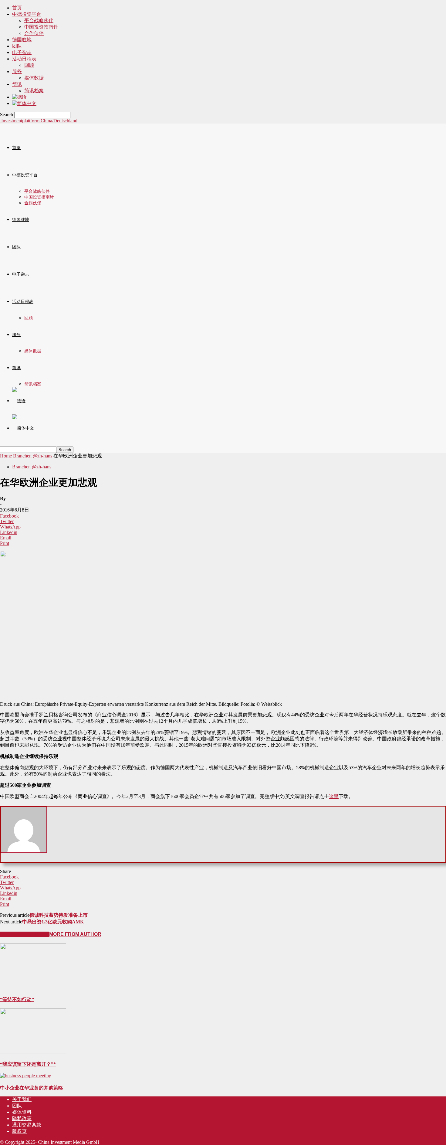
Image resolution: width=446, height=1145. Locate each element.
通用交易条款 (26, 1124)
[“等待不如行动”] (33, 987)
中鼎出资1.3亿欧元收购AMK (53, 921)
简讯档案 (34, 90)
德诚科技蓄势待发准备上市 (58, 915)
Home (6, 455)
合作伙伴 (34, 33)
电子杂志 (22, 52)
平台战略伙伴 (38, 20)
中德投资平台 (26, 14)
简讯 (17, 84)
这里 (334, 796)
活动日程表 (24, 58)
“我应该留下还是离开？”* (28, 1064)
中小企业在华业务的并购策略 (31, 1087)
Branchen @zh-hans (32, 455)
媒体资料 (22, 1112)
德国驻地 (22, 39)
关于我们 (22, 1099)
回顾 (29, 65)
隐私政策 (22, 1118)
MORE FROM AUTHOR (75, 934)
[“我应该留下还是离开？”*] (33, 1052)
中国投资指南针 (41, 26)
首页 (17, 7)
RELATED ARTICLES (24, 934)
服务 (17, 71)
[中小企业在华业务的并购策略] (25, 1075)
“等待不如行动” (17, 999)
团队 (17, 46)
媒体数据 (34, 77)
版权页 (19, 1131)
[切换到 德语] (19, 97)
